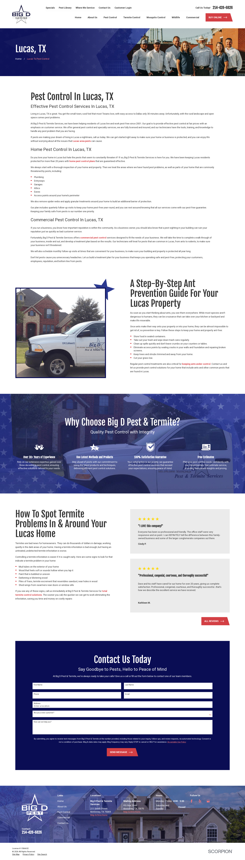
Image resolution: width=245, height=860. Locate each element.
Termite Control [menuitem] (131, 17)
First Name (38, 685)
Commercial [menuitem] (192, 17)
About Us (62, 806)
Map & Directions (98, 815)
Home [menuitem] (78, 17)
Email (127, 694)
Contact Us (104, 7)
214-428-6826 (223, 7)
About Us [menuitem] (92, 17)
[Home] (21, 14)
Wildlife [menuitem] (176, 17)
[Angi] (216, 801)
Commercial (63, 817)
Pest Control (63, 812)
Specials (50, 7)
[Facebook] (191, 801)
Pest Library (65, 7)
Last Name (129, 685)
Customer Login (123, 7)
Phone (36, 694)
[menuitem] (16, 854)
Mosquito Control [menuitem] (156, 17)
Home (60, 801)
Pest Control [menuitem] (110, 17)
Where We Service (85, 7)
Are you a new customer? (44, 713)
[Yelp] (199, 801)
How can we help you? (42, 722)
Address (37, 703)
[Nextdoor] (224, 801)
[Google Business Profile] (208, 801)
